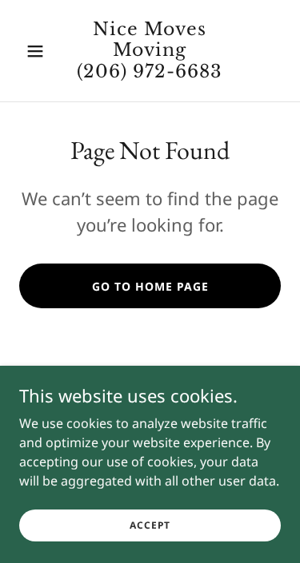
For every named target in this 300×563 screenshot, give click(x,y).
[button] (38, 51)
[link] (150, 72)
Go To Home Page (150, 286)
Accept (150, 525)
